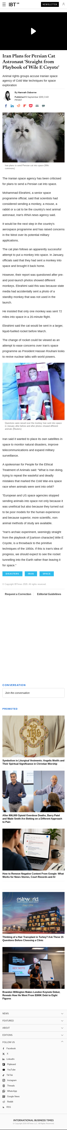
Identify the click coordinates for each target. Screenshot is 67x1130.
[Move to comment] (43, 106)
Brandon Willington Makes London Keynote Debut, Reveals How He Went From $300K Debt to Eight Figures (31, 995)
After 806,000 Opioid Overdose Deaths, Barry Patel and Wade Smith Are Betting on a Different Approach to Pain (32, 818)
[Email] (37, 106)
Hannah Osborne (27, 92)
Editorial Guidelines (49, 594)
